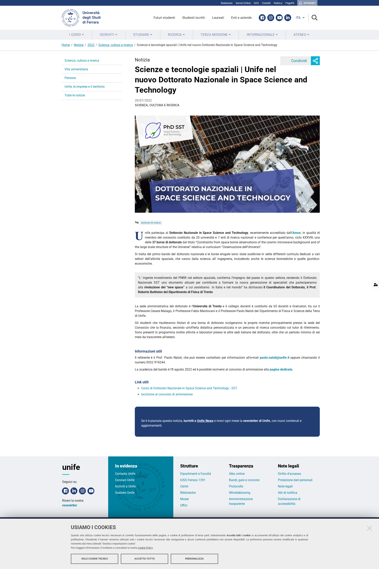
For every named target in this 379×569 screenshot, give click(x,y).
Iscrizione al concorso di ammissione (167, 394)
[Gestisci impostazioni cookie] (375, 284)
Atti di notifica (287, 493)
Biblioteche (188, 493)
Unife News (205, 421)
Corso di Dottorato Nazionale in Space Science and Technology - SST (189, 388)
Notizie (78, 45)
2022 (91, 45)
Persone (70, 78)
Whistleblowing (239, 493)
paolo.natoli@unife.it (275, 357)
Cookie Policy (145, 547)
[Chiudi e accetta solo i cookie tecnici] (369, 528)
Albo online (237, 474)
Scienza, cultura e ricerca (115, 45)
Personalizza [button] (194, 558)
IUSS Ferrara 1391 (192, 480)
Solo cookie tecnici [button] (94, 558)
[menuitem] (77, 35)
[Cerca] (313, 17)
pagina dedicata (281, 369)
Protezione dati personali (295, 480)
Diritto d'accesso (289, 474)
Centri (184, 486)
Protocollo (236, 486)
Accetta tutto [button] (144, 558)
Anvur (296, 233)
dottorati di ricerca (151, 222)
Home (66, 45)
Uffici (183, 505)
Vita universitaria (76, 69)
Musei (184, 499)
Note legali (285, 486)
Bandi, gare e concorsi (244, 480)
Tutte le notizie (75, 95)
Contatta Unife (125, 474)
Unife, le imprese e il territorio (85, 86)
